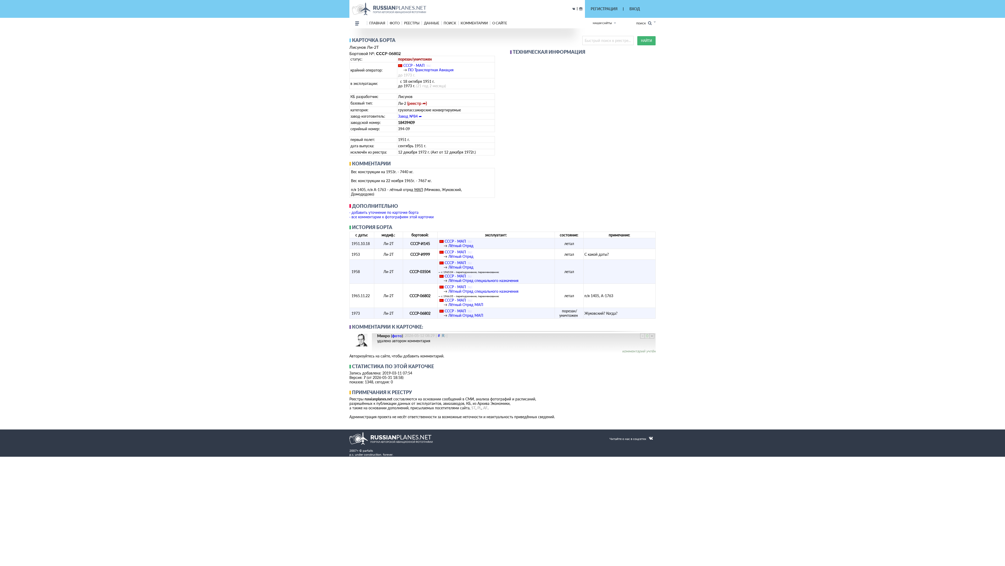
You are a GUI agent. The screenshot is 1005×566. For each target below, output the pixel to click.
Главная (377, 23)
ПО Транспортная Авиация (431, 70)
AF (485, 408)
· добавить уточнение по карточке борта (383, 212)
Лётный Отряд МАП (465, 304)
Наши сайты (602, 23)
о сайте (499, 23)
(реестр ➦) (417, 103)
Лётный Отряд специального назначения (483, 280)
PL (479, 408)
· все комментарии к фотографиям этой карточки (391, 217)
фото (395, 23)
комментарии (474, 23)
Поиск (642, 23)
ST (473, 408)
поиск (450, 23)
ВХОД (634, 9)
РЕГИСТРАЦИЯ (604, 9)
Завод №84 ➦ (410, 116)
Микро (383, 335)
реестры (412, 23)
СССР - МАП (414, 65)
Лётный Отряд (460, 245)
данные (431, 23)
